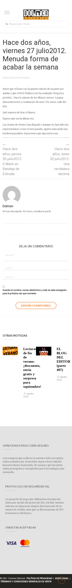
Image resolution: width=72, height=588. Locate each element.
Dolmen (8, 206)
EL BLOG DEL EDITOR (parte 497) (62, 359)
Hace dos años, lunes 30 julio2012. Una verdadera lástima (59, 161)
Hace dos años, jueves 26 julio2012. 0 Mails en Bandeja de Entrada (12, 161)
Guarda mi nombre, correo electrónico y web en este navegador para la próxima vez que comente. (35, 292)
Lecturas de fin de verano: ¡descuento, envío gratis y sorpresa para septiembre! (29, 367)
